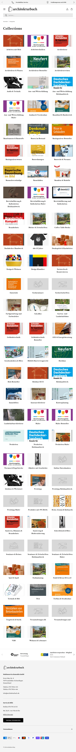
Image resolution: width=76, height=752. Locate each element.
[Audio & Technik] (13, 83)
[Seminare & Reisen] (13, 545)
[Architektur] (62, 41)
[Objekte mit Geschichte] (38, 459)
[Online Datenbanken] (62, 459)
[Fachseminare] (38, 284)
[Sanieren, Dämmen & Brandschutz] (13, 522)
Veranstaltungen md (62, 619)
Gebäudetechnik (13, 337)
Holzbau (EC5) (38, 382)
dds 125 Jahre (38, 248)
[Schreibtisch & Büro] (62, 522)
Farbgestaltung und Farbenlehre (14, 315)
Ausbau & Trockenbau (38, 115)
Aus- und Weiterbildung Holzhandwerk (62, 92)
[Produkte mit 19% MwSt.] (38, 501)
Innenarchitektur (38, 402)
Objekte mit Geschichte (38, 468)
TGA (38, 599)
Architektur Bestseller (38, 70)
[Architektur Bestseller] (38, 62)
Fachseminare (38, 293)
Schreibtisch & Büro (62, 531)
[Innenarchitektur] (38, 394)
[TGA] (38, 590)
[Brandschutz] (13, 219)
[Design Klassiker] (38, 260)
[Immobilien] (13, 394)
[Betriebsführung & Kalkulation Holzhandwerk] (13, 192)
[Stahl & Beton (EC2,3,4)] (62, 569)
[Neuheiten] (13, 436)
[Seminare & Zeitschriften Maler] (62, 545)
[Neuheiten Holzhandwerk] (38, 436)
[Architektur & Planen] (13, 62)
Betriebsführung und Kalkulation (62, 202)
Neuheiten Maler (62, 444)
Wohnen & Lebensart (38, 640)
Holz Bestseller (14, 382)
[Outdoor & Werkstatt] (13, 480)
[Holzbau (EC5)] (38, 373)
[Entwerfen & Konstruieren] (62, 260)
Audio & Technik (14, 91)
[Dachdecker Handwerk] (13, 239)
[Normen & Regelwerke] (13, 459)
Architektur (62, 49)
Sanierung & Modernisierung (38, 532)
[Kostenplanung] (62, 394)
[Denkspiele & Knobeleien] (62, 239)
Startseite (5, 21)
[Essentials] (13, 284)
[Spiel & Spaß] (13, 569)
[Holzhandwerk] (62, 373)
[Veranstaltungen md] (62, 611)
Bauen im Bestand (38, 138)
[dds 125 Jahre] (38, 239)
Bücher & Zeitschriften (38, 227)
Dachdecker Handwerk (13, 248)
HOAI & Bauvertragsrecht (38, 361)
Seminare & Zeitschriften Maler (62, 555)
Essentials (14, 293)
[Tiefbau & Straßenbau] (62, 590)
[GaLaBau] (38, 305)
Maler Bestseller (62, 423)
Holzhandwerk (62, 382)
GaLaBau (38, 314)
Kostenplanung (62, 402)
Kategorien (12, 21)
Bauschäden (38, 180)
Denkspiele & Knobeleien (62, 248)
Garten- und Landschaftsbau (62, 315)
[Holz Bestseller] (13, 373)
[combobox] (38, 15)
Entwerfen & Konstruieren (62, 270)
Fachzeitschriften (62, 293)
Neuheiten (13, 444)
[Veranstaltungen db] (38, 611)
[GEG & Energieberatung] (62, 328)
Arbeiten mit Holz (13, 49)
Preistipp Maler (13, 510)
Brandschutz (14, 227)
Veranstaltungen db (38, 619)
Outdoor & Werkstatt (13, 489)
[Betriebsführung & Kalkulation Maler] (38, 192)
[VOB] (13, 632)
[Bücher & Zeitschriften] (38, 219)
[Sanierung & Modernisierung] (38, 522)
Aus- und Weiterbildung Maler (14, 116)
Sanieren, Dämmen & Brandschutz (13, 532)
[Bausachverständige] (13, 171)
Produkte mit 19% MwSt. (38, 510)
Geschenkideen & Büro (13, 361)
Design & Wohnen (14, 269)
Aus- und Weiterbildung (38, 91)
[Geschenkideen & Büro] (13, 352)
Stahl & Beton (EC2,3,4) (62, 578)
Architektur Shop (11, 747)
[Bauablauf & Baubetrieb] (62, 106)
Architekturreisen (62, 70)
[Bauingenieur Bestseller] (62, 130)
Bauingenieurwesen (14, 159)
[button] (71, 9)
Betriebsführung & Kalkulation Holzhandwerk (13, 204)
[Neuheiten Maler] (62, 436)
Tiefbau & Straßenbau (62, 599)
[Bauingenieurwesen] (13, 150)
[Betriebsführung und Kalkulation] (62, 192)
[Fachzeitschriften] (62, 284)
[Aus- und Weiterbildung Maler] (13, 106)
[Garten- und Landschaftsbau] (62, 305)
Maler (38, 423)
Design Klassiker (38, 269)
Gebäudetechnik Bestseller (38, 338)
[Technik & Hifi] (13, 590)
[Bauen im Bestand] (38, 130)
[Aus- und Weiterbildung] (38, 83)
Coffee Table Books (62, 227)
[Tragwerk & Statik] (13, 611)
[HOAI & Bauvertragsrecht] (38, 352)
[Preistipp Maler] (13, 501)
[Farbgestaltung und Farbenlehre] (13, 305)
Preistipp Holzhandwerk (62, 489)
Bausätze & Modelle (62, 180)
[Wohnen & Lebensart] (38, 632)
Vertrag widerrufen (13, 720)
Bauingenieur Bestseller (62, 138)
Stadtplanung (38, 578)
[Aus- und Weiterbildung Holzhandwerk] (62, 83)
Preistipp (38, 489)
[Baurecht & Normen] (62, 150)
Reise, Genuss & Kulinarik (62, 510)
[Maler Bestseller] (62, 415)
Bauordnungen (38, 159)
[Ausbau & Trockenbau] (38, 106)
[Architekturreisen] (62, 62)
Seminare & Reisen (13, 554)
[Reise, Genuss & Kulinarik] (62, 501)
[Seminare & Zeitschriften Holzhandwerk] (38, 545)
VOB (14, 640)
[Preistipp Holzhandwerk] (62, 480)
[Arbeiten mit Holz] (13, 41)
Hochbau (62, 361)
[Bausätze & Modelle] (62, 171)
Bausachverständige (14, 180)
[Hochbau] (62, 352)
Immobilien (14, 402)
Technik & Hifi (14, 599)
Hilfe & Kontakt (8, 714)
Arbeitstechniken (38, 49)
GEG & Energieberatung (62, 337)
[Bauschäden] (38, 171)
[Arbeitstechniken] (38, 41)
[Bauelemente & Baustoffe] (13, 130)
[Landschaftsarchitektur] (13, 415)
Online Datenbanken (62, 468)
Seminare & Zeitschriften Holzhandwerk (38, 555)
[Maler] (38, 415)
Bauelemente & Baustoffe (13, 138)
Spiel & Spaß (14, 578)
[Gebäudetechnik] (13, 328)
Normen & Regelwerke (13, 468)
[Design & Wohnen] (13, 260)
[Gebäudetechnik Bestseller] (38, 328)
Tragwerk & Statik (13, 619)
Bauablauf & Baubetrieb (62, 115)
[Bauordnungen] (38, 150)
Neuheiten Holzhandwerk (38, 445)
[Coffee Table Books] (62, 219)
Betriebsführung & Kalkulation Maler (38, 202)
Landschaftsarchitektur (13, 423)
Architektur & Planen (14, 70)
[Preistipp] (38, 480)
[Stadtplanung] (38, 569)
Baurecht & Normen (62, 159)
